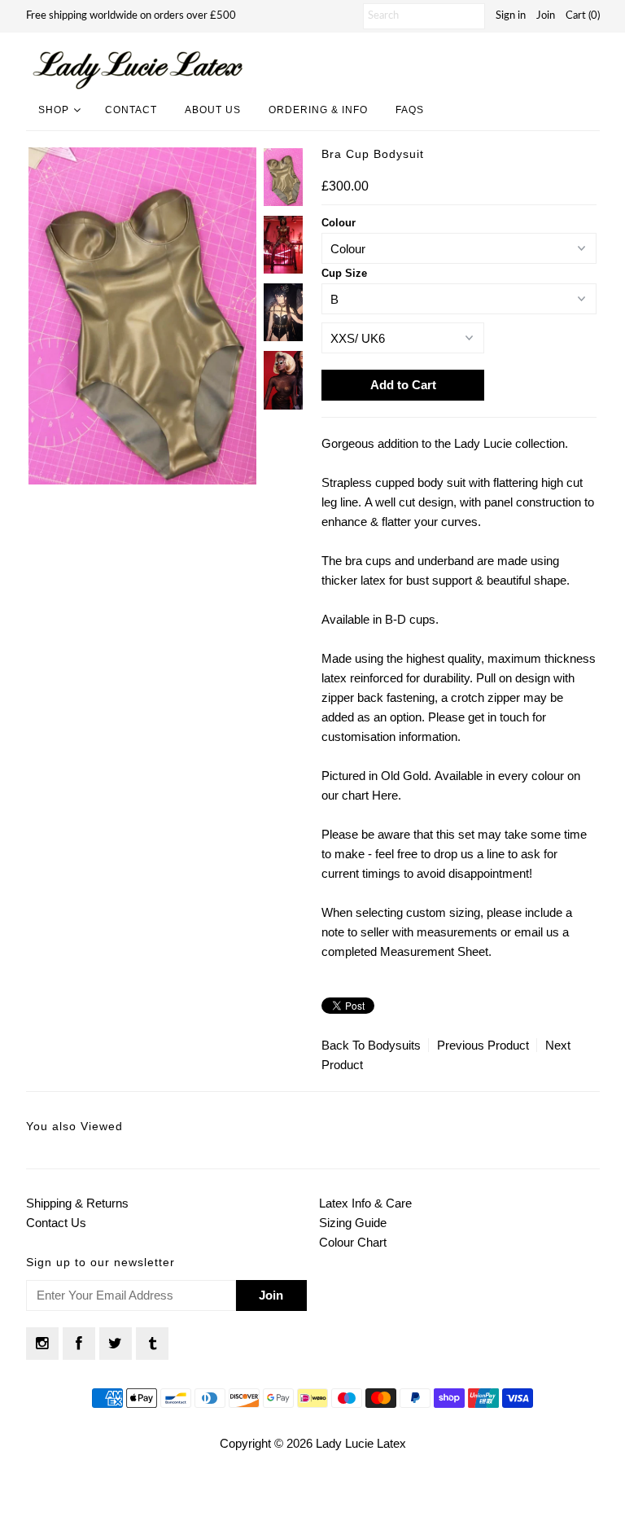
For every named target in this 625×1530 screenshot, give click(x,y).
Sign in (511, 16)
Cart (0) (583, 16)
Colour (338, 223)
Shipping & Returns (77, 1203)
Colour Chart (353, 1242)
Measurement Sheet (434, 951)
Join (545, 16)
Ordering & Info (318, 110)
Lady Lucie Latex (361, 1443)
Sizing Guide (353, 1223)
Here (385, 795)
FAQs (410, 110)
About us (213, 110)
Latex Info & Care (365, 1203)
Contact (131, 110)
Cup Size (344, 273)
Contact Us (56, 1223)
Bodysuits (394, 1045)
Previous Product (483, 1045)
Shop (53, 110)
